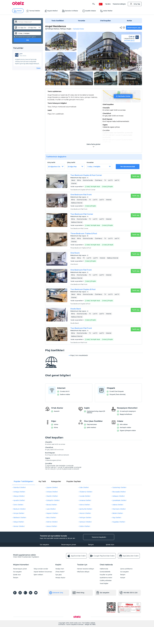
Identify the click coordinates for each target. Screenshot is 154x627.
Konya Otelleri (18, 513)
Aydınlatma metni (106, 577)
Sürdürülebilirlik (105, 571)
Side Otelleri (84, 487)
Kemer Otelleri (19, 526)
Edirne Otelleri (52, 522)
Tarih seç (135, 176)
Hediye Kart (59, 569)
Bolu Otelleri (51, 517)
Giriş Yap (137, 4)
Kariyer (122, 577)
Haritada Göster (124, 96)
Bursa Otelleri (51, 505)
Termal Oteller (34, 11)
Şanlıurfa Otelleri (85, 509)
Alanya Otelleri (19, 496)
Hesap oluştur (60, 577)
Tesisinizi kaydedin (99, 537)
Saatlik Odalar (90, 11)
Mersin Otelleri (85, 513)
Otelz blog (80, 593)
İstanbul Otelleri (19, 487)
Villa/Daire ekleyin (83, 571)
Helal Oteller (108, 11)
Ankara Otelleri (52, 492)
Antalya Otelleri (19, 492)
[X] (25, 592)
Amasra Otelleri (85, 500)
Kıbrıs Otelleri (84, 505)
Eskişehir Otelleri (53, 500)
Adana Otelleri (117, 505)
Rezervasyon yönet (68, 544)
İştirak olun (110, 544)
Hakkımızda (104, 569)
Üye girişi (58, 574)
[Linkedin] (30, 592)
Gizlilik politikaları (106, 580)
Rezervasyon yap (134, 28)
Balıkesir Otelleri (19, 517)
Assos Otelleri (51, 526)
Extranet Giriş (58, 593)
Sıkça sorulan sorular (41, 569)
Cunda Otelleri (84, 496)
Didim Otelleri (84, 526)
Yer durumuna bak (127, 167)
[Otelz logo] (18, 4)
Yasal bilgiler (104, 583)
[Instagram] (20, 592)
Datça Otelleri (18, 522)
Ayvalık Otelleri (19, 500)
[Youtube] (36, 592)
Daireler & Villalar (71, 11)
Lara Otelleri (51, 509)
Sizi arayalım (44, 544)
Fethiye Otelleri (85, 517)
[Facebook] (15, 592)
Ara (27, 40)
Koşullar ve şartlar (106, 574)
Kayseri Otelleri (52, 513)
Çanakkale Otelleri (119, 500)
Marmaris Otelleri (119, 509)
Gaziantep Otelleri (119, 487)
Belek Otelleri (117, 513)
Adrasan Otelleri (118, 496)
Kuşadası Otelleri (118, 522)
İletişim (91, 544)
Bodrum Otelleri (19, 509)
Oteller (19, 11)
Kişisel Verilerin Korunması (43, 571)
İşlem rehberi (38, 574)
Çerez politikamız (126, 569)
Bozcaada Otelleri (119, 492)
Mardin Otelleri (52, 496)
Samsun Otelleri (85, 522)
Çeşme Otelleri (52, 487)
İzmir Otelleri (18, 505)
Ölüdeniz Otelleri (85, 492)
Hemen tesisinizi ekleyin (85, 569)
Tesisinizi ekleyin (119, 4)
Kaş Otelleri (116, 517)
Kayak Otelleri (52, 11)
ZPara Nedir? (60, 571)
